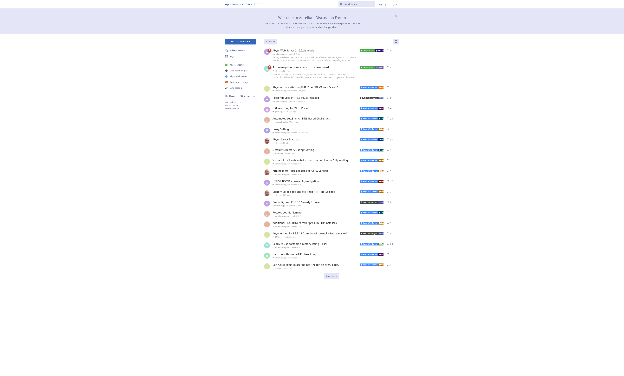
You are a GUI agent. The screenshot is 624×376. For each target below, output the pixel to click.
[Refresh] (396, 41)
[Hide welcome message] (396, 16)
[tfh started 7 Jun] (267, 172)
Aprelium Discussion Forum (244, 4)
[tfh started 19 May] (267, 193)
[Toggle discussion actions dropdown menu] (398, 51)
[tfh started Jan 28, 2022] (267, 141)
